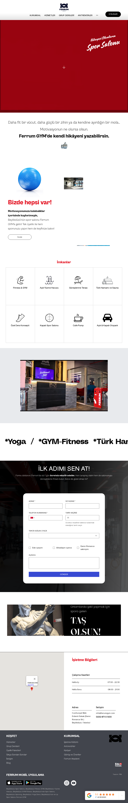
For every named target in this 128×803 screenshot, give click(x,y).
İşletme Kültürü (71, 742)
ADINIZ (32, 501)
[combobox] (64, 535)
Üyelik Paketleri (13, 750)
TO (120, 774)
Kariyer (67, 750)
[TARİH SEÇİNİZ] (68, 518)
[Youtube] (73, 783)
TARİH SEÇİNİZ (71, 513)
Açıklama (32, 555)
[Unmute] (27, 408)
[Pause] (23, 408)
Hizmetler (10, 742)
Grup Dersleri (12, 746)
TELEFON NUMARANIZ (38, 513)
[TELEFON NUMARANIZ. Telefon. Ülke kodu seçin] (32, 518)
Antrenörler (69, 746)
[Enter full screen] (104, 408)
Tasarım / (116, 774)
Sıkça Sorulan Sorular (16, 754)
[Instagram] (66, 783)
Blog (8, 763)
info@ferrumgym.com (105, 713)
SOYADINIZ (71, 501)
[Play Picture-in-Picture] (100, 408)
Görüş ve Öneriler (72, 754)
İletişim (9, 758)
